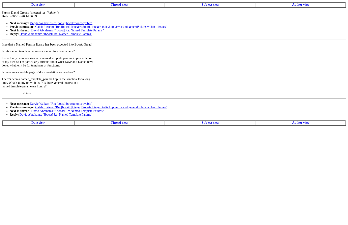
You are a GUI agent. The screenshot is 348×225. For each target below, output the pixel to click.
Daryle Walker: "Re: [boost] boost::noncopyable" (61, 23)
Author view (300, 4)
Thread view (119, 4)
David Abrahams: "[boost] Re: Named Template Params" (67, 30)
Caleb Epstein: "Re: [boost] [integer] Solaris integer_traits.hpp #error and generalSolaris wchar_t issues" (101, 26)
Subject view (210, 4)
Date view (38, 4)
